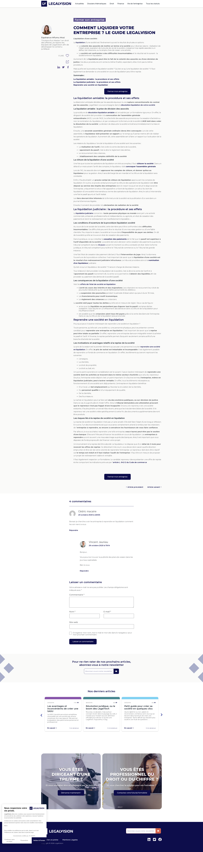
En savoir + (52, 728)
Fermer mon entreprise (117, 91)
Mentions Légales (70, 840)
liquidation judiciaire (84, 213)
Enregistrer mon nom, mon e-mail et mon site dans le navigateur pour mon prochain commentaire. (102, 634)
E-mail (107, 612)
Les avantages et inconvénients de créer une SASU (62, 708)
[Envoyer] (116, 671)
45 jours (101, 245)
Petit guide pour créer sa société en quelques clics (138, 707)
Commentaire (76, 595)
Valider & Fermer (39, 840)
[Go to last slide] (41, 715)
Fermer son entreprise (89, 19)
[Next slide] (161, 715)
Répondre (73, 530)
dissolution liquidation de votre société (138, 105)
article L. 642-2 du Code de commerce (130, 462)
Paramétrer (24, 840)
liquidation (80, 43)
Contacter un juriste (49, 840)
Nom (72, 612)
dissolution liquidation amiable (101, 113)
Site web (73, 622)
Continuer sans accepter (9, 840)
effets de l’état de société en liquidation (98, 284)
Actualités (79, 4)
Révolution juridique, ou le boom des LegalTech (100, 707)
